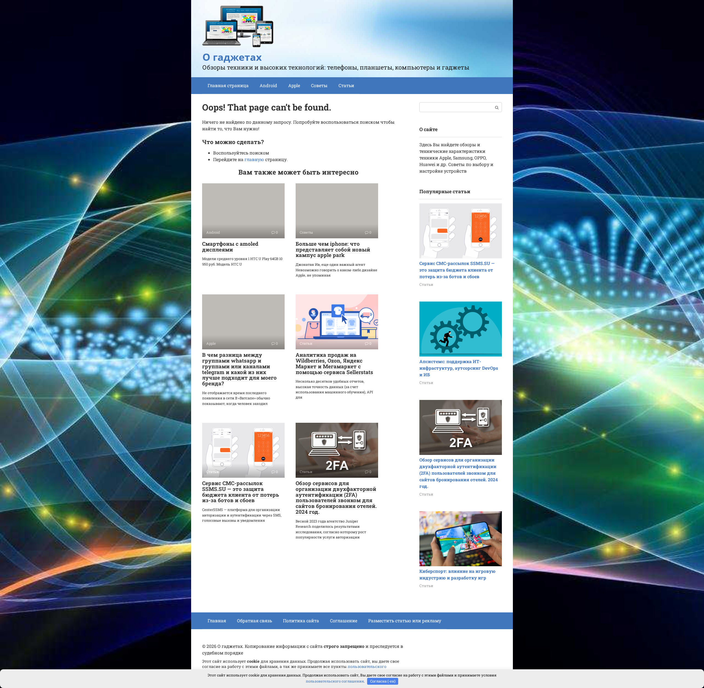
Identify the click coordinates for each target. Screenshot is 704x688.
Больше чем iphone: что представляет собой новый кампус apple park (333, 249)
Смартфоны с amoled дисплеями (230, 246)
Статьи (346, 85)
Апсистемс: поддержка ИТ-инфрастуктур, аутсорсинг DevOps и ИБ (458, 367)
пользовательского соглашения (335, 681)
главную (254, 159)
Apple (294, 85)
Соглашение (343, 620)
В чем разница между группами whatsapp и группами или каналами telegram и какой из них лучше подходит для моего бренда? (239, 369)
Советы (319, 85)
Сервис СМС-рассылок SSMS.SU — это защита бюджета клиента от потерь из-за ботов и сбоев (240, 492)
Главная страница (228, 85)
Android (268, 85)
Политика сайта (301, 620)
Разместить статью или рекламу (404, 620)
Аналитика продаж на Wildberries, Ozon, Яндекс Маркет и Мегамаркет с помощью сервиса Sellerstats (334, 363)
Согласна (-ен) (382, 681)
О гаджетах (232, 57)
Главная (217, 620)
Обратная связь (254, 620)
